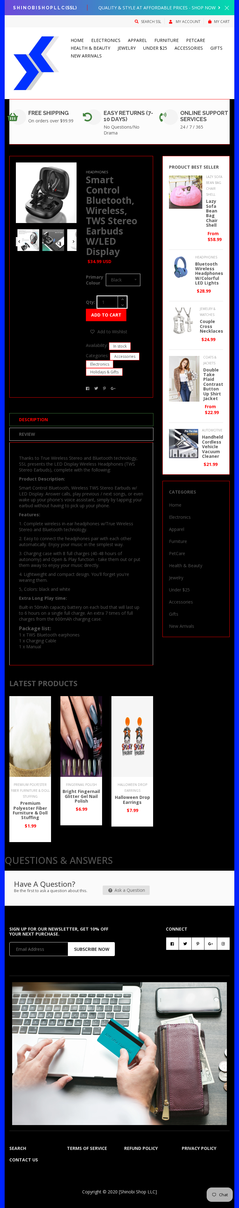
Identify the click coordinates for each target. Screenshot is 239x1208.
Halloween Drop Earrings (132, 799)
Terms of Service (87, 1148)
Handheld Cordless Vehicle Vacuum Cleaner (212, 446)
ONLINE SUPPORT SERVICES (204, 116)
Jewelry (127, 48)
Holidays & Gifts (104, 372)
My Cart (222, 21)
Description (33, 419)
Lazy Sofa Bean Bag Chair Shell (212, 213)
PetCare (195, 40)
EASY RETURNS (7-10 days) (128, 116)
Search (17, 1148)
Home (77, 40)
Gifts (216, 48)
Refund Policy (141, 1148)
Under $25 (155, 48)
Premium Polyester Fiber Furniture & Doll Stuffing (30, 810)
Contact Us (23, 1160)
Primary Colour (94, 280)
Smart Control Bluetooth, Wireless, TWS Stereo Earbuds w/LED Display (111, 215)
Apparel (137, 40)
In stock (120, 346)
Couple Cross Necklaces (211, 326)
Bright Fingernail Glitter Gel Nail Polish (81, 796)
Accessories (189, 48)
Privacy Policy (199, 1148)
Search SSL (151, 21)
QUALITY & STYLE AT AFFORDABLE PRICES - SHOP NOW (157, 8)
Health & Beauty (90, 48)
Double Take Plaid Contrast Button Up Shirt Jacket (213, 384)
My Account (187, 21)
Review (27, 434)
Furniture (166, 40)
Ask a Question (129, 890)
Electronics (105, 40)
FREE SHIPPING (48, 113)
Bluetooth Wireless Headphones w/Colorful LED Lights (209, 273)
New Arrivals (86, 56)
